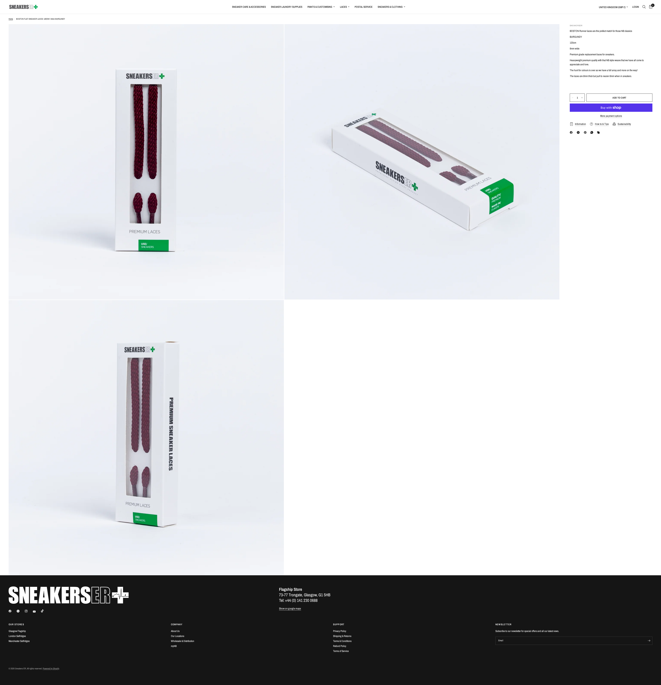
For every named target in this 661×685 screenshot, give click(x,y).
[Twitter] (20, 611)
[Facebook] (572, 132)
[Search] (644, 7)
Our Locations (177, 636)
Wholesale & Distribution (182, 641)
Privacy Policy (339, 631)
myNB (174, 646)
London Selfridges (17, 636)
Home (11, 19)
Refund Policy (339, 646)
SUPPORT (338, 624)
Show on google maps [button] (290, 608)
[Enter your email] (649, 641)
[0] (649, 7)
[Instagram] (28, 611)
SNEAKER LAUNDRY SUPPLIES (286, 7)
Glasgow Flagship (17, 631)
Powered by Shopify (51, 668)
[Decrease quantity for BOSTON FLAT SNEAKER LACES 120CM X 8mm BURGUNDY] (572, 98)
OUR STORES (16, 624)
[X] (579, 132)
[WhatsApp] (592, 132)
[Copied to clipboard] (599, 132)
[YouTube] (36, 611)
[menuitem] (248, 7)
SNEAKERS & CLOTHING (390, 7)
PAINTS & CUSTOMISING (319, 7)
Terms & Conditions (342, 641)
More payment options (611, 115)
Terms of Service (341, 651)
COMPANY (177, 624)
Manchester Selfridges (19, 641)
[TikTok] (45, 611)
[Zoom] (276, 31)
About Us (175, 631)
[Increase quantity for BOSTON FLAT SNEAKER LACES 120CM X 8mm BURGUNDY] (582, 98)
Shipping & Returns (342, 636)
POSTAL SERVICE (364, 7)
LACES (343, 7)
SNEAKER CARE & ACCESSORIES (249, 7)
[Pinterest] (586, 132)
